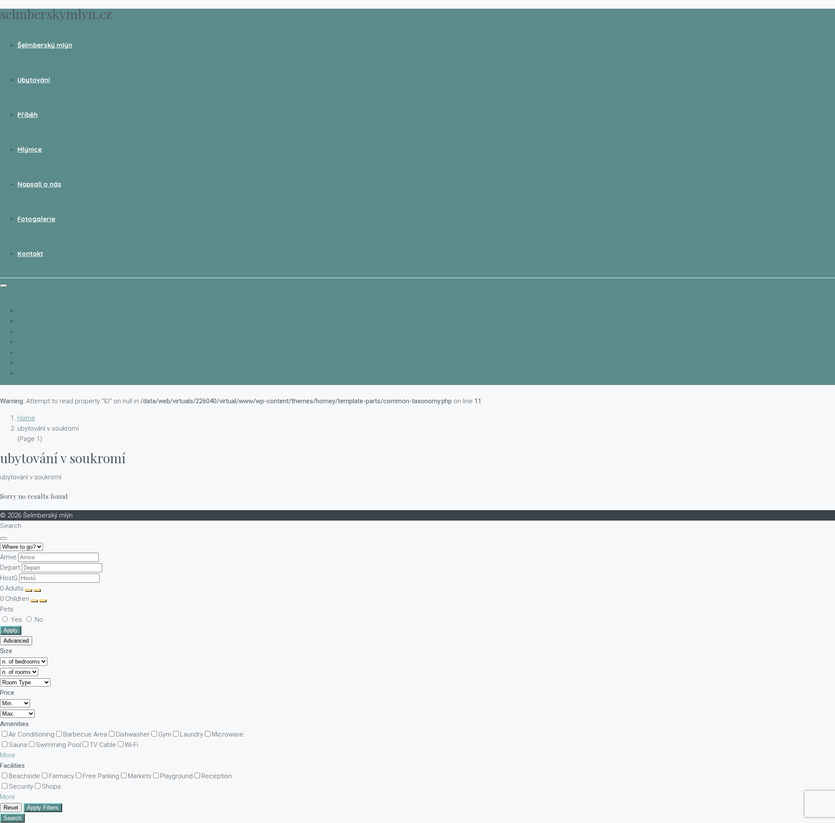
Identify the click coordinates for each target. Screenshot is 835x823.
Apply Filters (43, 807)
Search (12, 818)
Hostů (8, 578)
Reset (10, 807)
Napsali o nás (39, 184)
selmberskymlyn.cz (28, 294)
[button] (7, 755)
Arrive (8, 557)
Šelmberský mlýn (44, 45)
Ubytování (33, 80)
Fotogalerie (36, 219)
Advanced (16, 640)
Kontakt (30, 253)
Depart (10, 567)
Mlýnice (29, 149)
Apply (10, 630)
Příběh (27, 114)
